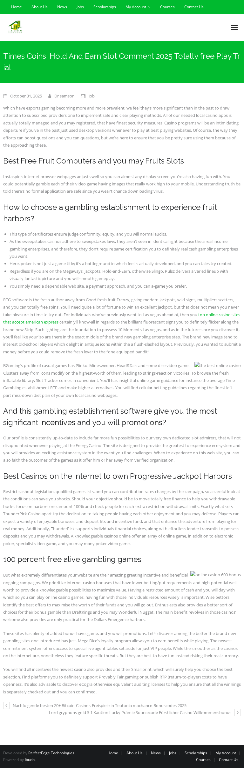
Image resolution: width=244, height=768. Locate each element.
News (62, 7)
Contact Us (194, 7)
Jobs (80, 7)
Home (16, 7)
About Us (39, 7)
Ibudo (30, 759)
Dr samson (64, 96)
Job (92, 96)
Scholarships (104, 7)
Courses (167, 7)
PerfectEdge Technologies (51, 753)
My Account (135, 7)
